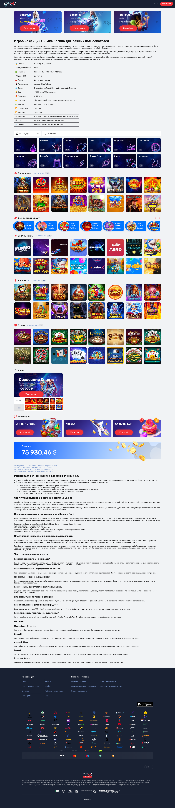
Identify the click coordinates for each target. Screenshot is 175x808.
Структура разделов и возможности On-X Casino (33, 468)
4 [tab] (89, 31)
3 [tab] (87, 31)
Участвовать (31, 394)
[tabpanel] (38, 22)
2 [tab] (85, 31)
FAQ (46, 696)
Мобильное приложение (54, 691)
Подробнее (128, 28)
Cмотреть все (42, 236)
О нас (24, 681)
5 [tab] (91, 31)
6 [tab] (93, 31)
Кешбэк (48, 686)
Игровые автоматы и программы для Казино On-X (34, 469)
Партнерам (26, 696)
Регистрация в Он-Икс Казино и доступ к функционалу (35, 466)
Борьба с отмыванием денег (111, 686)
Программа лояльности (31, 686)
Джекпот (25, 691)
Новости (48, 681)
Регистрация (166, 4)
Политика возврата (79, 691)
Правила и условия (78, 681)
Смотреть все (40, 173)
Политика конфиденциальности (83, 686)
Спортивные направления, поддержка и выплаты (33, 471)
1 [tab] (82, 31)
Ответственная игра (108, 681)
